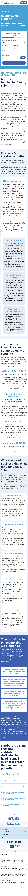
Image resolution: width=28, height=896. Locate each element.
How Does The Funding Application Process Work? (14, 780)
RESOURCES (5, 832)
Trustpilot (14, 851)
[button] (2, 3)
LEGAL (4, 837)
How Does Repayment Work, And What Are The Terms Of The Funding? (14, 793)
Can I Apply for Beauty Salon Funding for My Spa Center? (14, 805)
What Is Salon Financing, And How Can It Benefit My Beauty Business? (13, 774)
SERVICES (5, 829)
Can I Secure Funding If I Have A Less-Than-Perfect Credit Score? (14, 799)
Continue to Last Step (14, 63)
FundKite (11, 132)
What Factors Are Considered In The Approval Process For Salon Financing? (15, 787)
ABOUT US (5, 834)
